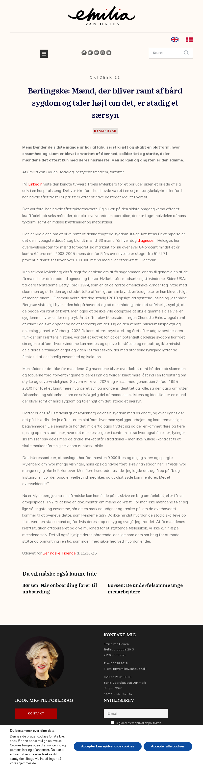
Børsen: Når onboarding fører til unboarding (62, 590)
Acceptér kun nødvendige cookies (107, 746)
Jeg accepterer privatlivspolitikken (138, 723)
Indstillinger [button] (48, 759)
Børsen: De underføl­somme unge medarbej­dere (148, 590)
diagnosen (146, 240)
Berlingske (105, 130)
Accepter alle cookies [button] (168, 746)
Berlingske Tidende (59, 553)
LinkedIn (35, 184)
